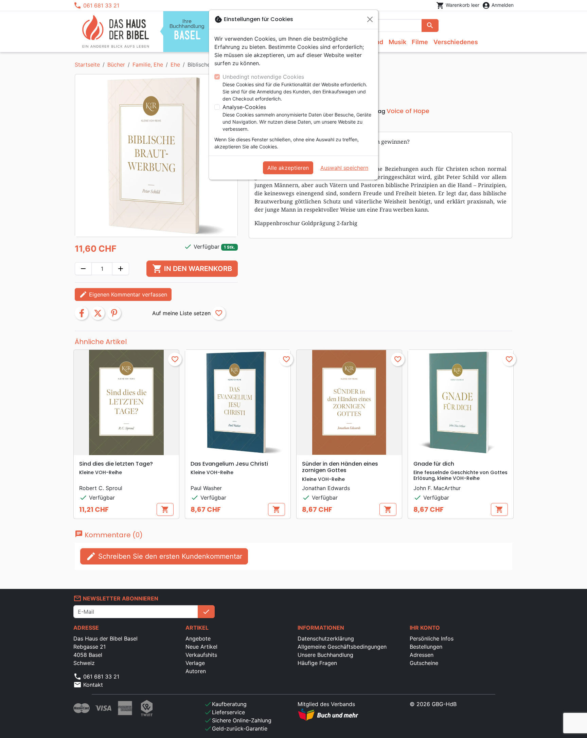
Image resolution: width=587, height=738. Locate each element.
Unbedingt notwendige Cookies (263, 76)
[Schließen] (369, 19)
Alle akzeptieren (288, 167)
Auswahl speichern (344, 167)
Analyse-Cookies (244, 107)
